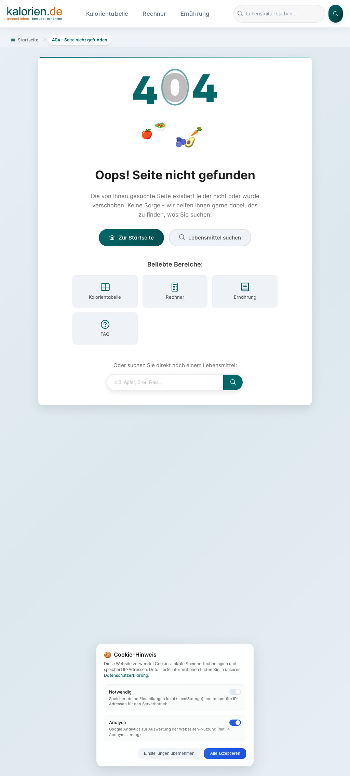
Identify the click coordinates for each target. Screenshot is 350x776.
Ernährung (195, 13)
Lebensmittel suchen (214, 237)
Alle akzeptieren (225, 753)
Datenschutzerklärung (126, 675)
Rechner (154, 13)
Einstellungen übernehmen (169, 753)
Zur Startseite (136, 237)
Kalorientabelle (107, 13)
